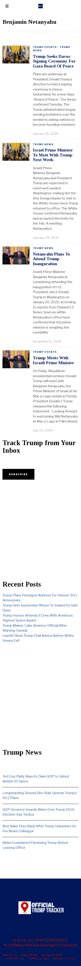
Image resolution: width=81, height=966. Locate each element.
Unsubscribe (51, 955)
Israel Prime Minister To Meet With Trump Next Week (53, 155)
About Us (9, 955)
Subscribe (29, 955)
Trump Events (45, 47)
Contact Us (15, 958)
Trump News (43, 144)
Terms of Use (38, 958)
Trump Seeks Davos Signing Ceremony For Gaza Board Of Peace (54, 61)
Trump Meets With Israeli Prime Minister (53, 360)
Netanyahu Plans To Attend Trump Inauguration (51, 259)
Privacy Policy (65, 958)
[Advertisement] (40, 530)
